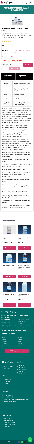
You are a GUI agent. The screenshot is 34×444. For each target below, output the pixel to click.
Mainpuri (19, 343)
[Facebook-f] (19, 442)
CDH (11, 57)
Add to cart (14, 68)
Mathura (19, 339)
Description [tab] (8, 75)
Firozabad (20, 337)
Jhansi (19, 347)
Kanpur (4, 347)
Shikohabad (5, 345)
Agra (3, 337)
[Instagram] (25, 442)
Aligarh (19, 341)
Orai (18, 345)
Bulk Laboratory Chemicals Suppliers (8, 317)
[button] (25, 2)
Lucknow (4, 343)
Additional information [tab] (23, 76)
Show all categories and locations (17, 351)
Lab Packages (23, 315)
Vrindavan (4, 341)
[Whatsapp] (22, 442)
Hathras (4, 339)
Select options (9, 247)
